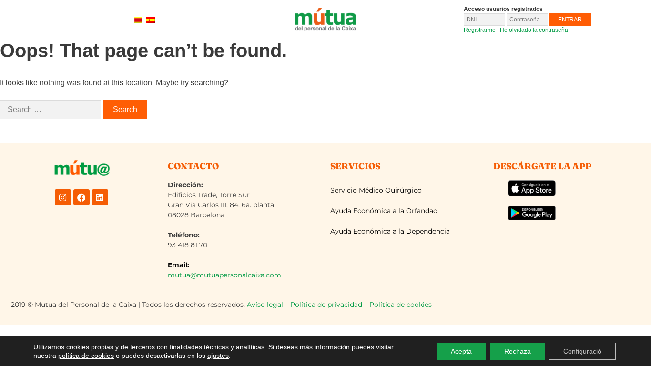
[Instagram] (63, 197)
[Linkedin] (100, 197)
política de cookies (86, 355)
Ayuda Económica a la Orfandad (383, 210)
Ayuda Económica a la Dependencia (390, 231)
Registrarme (480, 30)
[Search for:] (50, 109)
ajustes (218, 355)
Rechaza (517, 351)
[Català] (138, 19)
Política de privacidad (326, 304)
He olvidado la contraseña (534, 30)
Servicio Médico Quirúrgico (376, 190)
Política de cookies (400, 304)
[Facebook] (81, 197)
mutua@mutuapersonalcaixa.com (224, 275)
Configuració (582, 351)
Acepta (461, 351)
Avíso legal (265, 304)
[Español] (150, 19)
